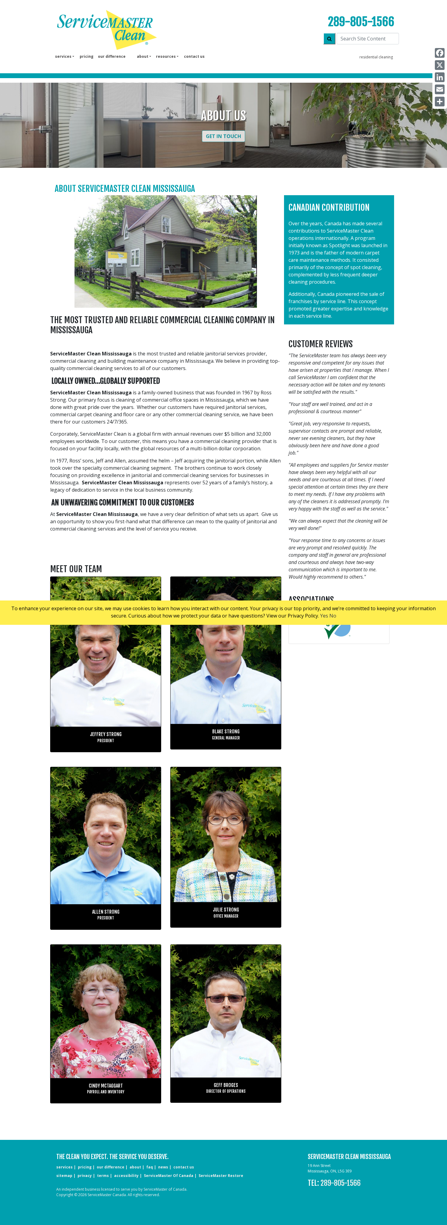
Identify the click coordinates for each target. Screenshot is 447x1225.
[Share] (440, 101)
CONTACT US (183, 1167)
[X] (440, 65)
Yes (324, 615)
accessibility (126, 1175)
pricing (86, 56)
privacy (85, 1175)
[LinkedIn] (440, 77)
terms (103, 1175)
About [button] (142, 56)
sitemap (64, 1175)
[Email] (440, 89)
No (332, 615)
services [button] (63, 56)
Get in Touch (223, 136)
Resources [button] (166, 56)
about (135, 1167)
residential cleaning (376, 57)
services (64, 1167)
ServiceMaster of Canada (168, 1175)
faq (149, 1167)
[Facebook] (440, 53)
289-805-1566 (361, 22)
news (163, 1167)
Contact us (194, 56)
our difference (112, 56)
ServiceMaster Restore (221, 1175)
